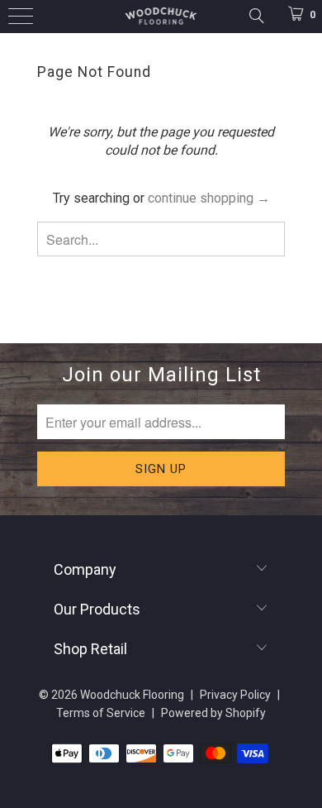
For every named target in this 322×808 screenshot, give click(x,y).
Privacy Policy (235, 694)
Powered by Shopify (213, 713)
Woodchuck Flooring (132, 694)
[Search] (255, 15)
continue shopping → (209, 198)
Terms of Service (100, 713)
